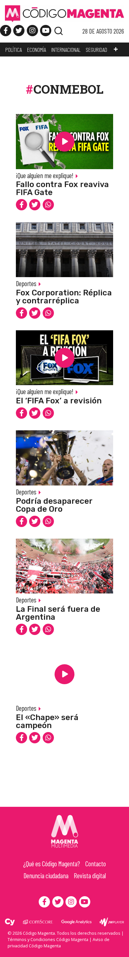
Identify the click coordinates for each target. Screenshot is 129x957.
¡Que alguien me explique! (44, 175)
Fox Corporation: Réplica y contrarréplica (64, 296)
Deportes (26, 283)
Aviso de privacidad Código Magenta (58, 942)
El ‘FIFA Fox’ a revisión (59, 400)
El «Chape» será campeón (47, 721)
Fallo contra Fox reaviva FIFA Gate (62, 188)
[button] (116, 49)
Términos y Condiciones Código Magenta (48, 939)
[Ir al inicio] (64, 13)
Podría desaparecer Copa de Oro (54, 505)
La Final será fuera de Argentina (58, 613)
